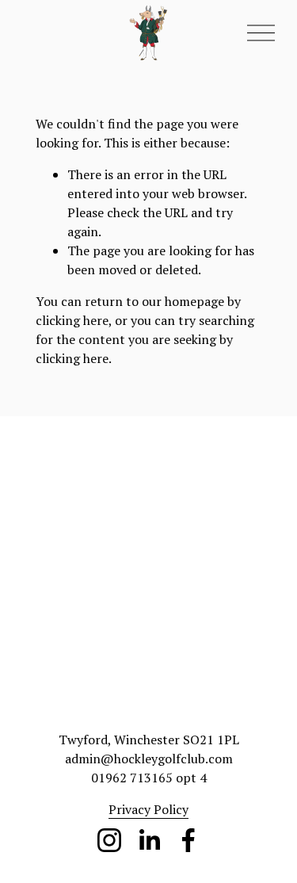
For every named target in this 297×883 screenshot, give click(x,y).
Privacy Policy (148, 809)
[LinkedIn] (149, 840)
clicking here (72, 320)
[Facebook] (188, 840)
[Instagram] (109, 840)
